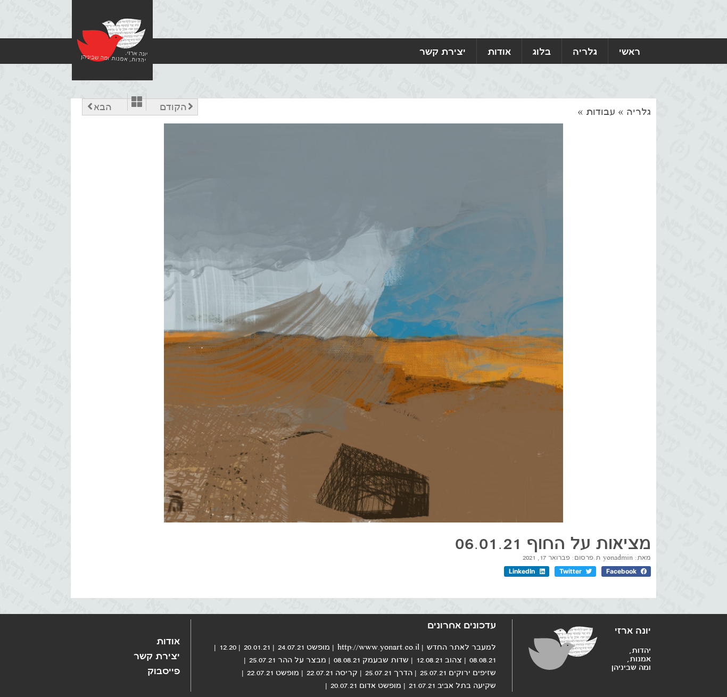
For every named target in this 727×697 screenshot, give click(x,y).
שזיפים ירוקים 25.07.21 (458, 672)
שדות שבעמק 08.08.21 (371, 659)
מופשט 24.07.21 (304, 647)
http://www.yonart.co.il (378, 647)
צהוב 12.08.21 (439, 659)
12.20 (227, 647)
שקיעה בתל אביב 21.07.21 (452, 685)
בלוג (542, 51)
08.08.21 (482, 659)
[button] (626, 571)
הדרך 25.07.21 (388, 672)
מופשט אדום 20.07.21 (366, 685)
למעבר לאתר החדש (461, 647)
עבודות (600, 111)
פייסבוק (163, 670)
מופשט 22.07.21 (273, 672)
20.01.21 (257, 647)
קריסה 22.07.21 (332, 672)
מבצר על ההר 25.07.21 (287, 659)
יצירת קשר (442, 51)
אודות (499, 51)
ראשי (629, 51)
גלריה (585, 51)
